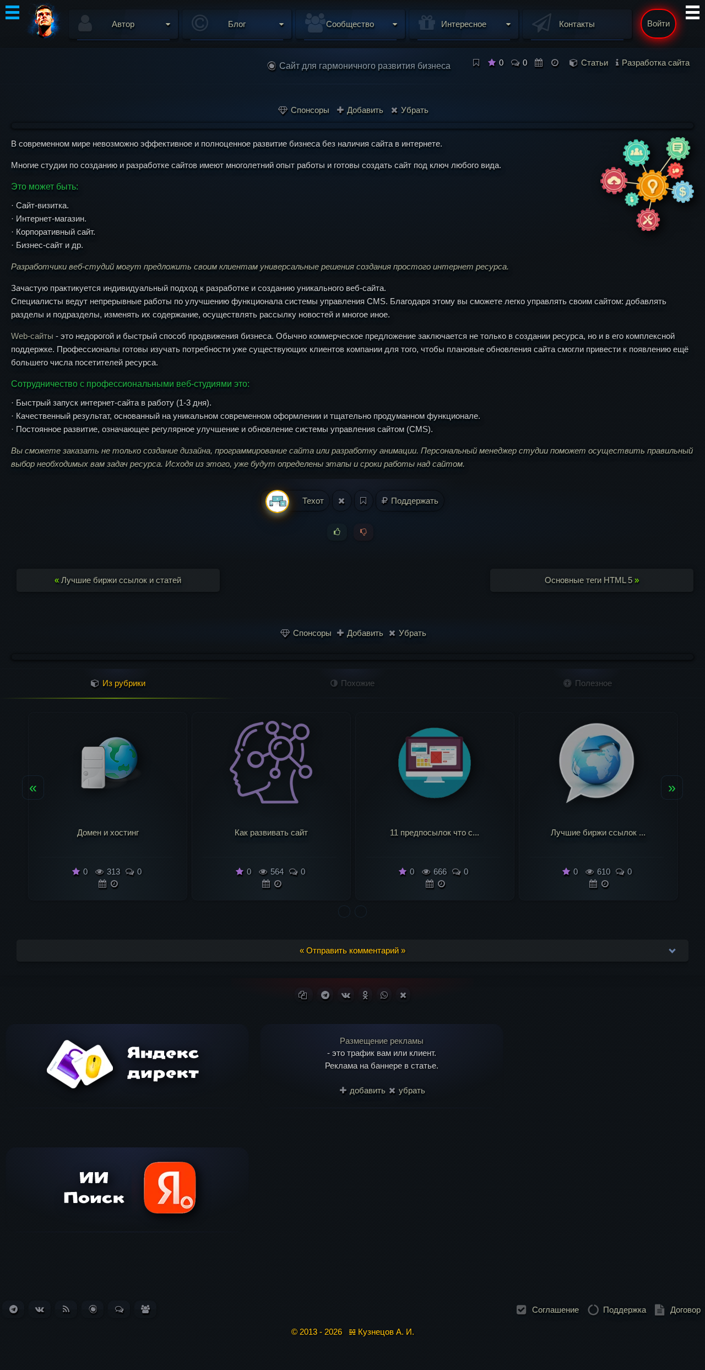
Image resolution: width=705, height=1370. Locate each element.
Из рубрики (122, 683)
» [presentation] (672, 787)
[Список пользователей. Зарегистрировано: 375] (145, 1309)
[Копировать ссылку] (303, 995)
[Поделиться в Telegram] (325, 995)
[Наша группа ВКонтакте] (39, 1309)
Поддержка (624, 1309)
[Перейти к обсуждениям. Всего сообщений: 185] (119, 1309)
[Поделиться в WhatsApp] (384, 995)
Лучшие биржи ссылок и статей (118, 580)
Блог (237, 24)
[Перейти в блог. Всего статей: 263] (93, 1309)
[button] (344, 911)
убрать (411, 1090)
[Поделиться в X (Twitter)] (403, 995)
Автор (123, 24)
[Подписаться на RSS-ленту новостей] (66, 1309)
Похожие (357, 683)
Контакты (577, 24)
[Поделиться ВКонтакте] (345, 995)
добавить (367, 1090)
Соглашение (555, 1309)
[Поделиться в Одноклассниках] (365, 995)
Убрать (414, 110)
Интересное (463, 24)
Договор (685, 1309)
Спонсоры (309, 110)
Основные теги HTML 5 (592, 580)
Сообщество (350, 24)
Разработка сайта (656, 62)
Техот (312, 500)
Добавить (364, 110)
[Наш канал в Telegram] (13, 1309)
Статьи (594, 62)
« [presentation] (33, 787)
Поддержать (413, 500)
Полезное (592, 683)
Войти (658, 23)
